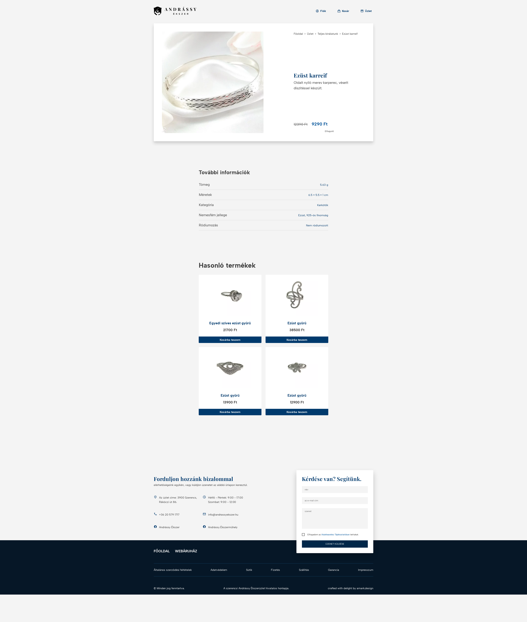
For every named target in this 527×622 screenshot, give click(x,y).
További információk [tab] (224, 172)
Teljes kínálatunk (328, 33)
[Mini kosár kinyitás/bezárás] (343, 11)
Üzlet (310, 33)
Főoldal (298, 33)
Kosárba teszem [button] (230, 339)
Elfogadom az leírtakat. (333, 534)
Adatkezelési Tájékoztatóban (335, 534)
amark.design (365, 588)
